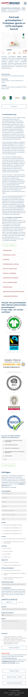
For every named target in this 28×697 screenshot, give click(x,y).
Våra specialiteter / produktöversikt (10, 8)
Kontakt (10, 694)
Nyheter (3, 618)
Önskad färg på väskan (7, 582)
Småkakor (17, 694)
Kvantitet (4, 606)
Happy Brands (16, 690)
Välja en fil (9, 602)
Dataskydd (4, 633)
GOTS (25, 60)
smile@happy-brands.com (9, 661)
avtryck (6, 692)
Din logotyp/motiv (6, 588)
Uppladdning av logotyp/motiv (9, 599)
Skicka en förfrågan (14, 647)
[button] (25, 3)
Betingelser (20, 692)
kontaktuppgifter (6, 491)
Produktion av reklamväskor (14, 217)
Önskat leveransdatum (7, 612)
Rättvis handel (21, 56)
